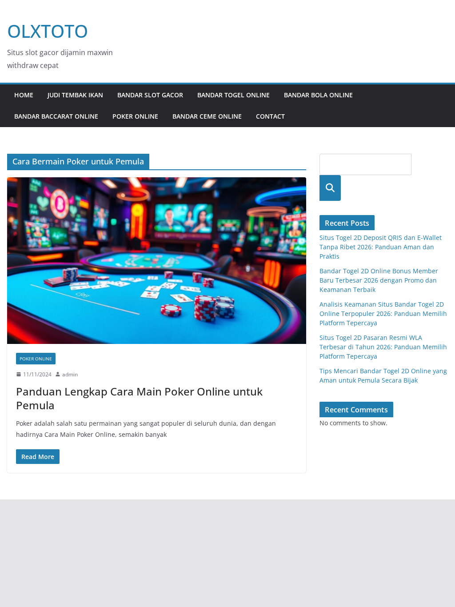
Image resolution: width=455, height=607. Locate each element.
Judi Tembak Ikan (75, 95)
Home (23, 95)
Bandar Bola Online (318, 95)
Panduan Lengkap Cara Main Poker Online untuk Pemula (139, 398)
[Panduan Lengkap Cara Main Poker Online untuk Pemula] (156, 260)
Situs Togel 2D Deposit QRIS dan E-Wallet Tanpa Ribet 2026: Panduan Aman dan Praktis (380, 246)
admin (70, 374)
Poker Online (135, 116)
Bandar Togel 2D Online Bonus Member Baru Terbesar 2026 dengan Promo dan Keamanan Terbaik (378, 280)
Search (330, 187)
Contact (270, 116)
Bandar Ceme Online (207, 116)
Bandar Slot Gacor (150, 95)
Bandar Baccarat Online (56, 116)
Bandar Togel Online (233, 95)
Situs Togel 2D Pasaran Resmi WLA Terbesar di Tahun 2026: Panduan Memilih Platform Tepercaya (383, 346)
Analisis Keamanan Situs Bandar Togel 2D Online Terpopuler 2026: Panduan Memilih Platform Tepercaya (383, 313)
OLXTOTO (47, 31)
